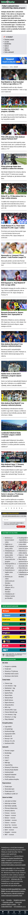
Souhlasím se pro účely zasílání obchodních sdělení (14, 523)
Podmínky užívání (8, 902)
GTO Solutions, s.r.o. (20, 906)
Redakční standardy (19, 900)
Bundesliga (7, 43)
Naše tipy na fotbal (10, 803)
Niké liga (7, 50)
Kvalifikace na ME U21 (11, 794)
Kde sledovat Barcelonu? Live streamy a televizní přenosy (12, 345)
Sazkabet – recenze (11, 820)
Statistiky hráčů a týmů (11, 673)
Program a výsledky (10, 666)
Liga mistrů (8, 726)
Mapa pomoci (8, 893)
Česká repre (8, 786)
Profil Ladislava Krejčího (12, 779)
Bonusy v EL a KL (10, 741)
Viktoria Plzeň (9, 697)
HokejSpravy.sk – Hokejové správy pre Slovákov (10, 596)
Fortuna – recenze (10, 813)
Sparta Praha (9, 693)
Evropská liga (9, 729)
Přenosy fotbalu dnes (11, 808)
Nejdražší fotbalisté (10, 774)
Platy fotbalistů (9, 719)
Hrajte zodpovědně (6, 868)
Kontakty (9, 900)
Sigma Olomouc (9, 702)
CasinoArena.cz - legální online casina (10, 572)
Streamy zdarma (10, 810)
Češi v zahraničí (9, 52)
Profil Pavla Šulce (10, 777)
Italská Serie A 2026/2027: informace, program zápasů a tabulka (11, 376)
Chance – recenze (10, 822)
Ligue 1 (6, 48)
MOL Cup (7, 707)
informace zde (15, 879)
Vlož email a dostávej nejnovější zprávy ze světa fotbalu (14, 516)
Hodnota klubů (9, 772)
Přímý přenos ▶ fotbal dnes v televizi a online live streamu (12, 167)
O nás (3, 900)
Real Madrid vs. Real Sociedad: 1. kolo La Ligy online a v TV (12, 83)
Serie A (6, 46)
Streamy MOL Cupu (10, 709)
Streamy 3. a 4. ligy (10, 717)
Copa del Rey (9, 765)
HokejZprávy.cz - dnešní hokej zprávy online (10, 553)
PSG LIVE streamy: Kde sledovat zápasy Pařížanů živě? (13, 138)
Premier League (9, 39)
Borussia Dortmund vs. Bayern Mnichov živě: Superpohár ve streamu (12, 314)
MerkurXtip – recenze (11, 827)
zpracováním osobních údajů (16, 522)
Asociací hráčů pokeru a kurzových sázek (13, 865)
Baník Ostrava (9, 700)
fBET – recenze (9, 834)
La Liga (6, 41)
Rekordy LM (8, 736)
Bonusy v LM (8, 738)
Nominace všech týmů (11, 676)
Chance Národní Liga (11, 712)
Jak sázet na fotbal (10, 801)
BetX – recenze (9, 830)
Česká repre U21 (10, 791)
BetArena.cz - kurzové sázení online (9, 540)
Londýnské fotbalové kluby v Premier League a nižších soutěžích (11, 435)
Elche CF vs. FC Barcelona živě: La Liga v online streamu (13, 197)
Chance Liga (8, 683)
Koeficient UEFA (9, 743)
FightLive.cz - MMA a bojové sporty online (9, 546)
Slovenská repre (9, 789)
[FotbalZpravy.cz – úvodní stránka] (8, 2)
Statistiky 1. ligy (9, 690)
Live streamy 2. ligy (10, 714)
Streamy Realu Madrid (11, 770)
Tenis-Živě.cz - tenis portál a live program (10, 559)
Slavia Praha (8, 695)
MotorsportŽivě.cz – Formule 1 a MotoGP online (10, 566)
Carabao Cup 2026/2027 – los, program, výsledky (12, 110)
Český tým (8, 669)
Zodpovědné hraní (6, 862)
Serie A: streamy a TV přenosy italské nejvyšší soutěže (12, 495)
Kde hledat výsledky (11, 806)
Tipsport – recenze (10, 815)
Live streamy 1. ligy (10, 686)
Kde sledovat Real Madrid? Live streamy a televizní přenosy (12, 404)
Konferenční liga (9, 731)
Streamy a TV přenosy (11, 671)
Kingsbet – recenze (10, 832)
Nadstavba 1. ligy (10, 688)
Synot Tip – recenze (11, 825)
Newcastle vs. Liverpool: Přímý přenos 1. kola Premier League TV (13, 256)
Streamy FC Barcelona (11, 767)
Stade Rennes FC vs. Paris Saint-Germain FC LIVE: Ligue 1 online (13, 227)
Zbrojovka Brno (9, 705)
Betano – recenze (10, 818)
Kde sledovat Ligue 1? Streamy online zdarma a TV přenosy (12, 465)
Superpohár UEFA (10, 734)
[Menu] (25, 2)
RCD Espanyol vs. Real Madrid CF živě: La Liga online (13, 284)
